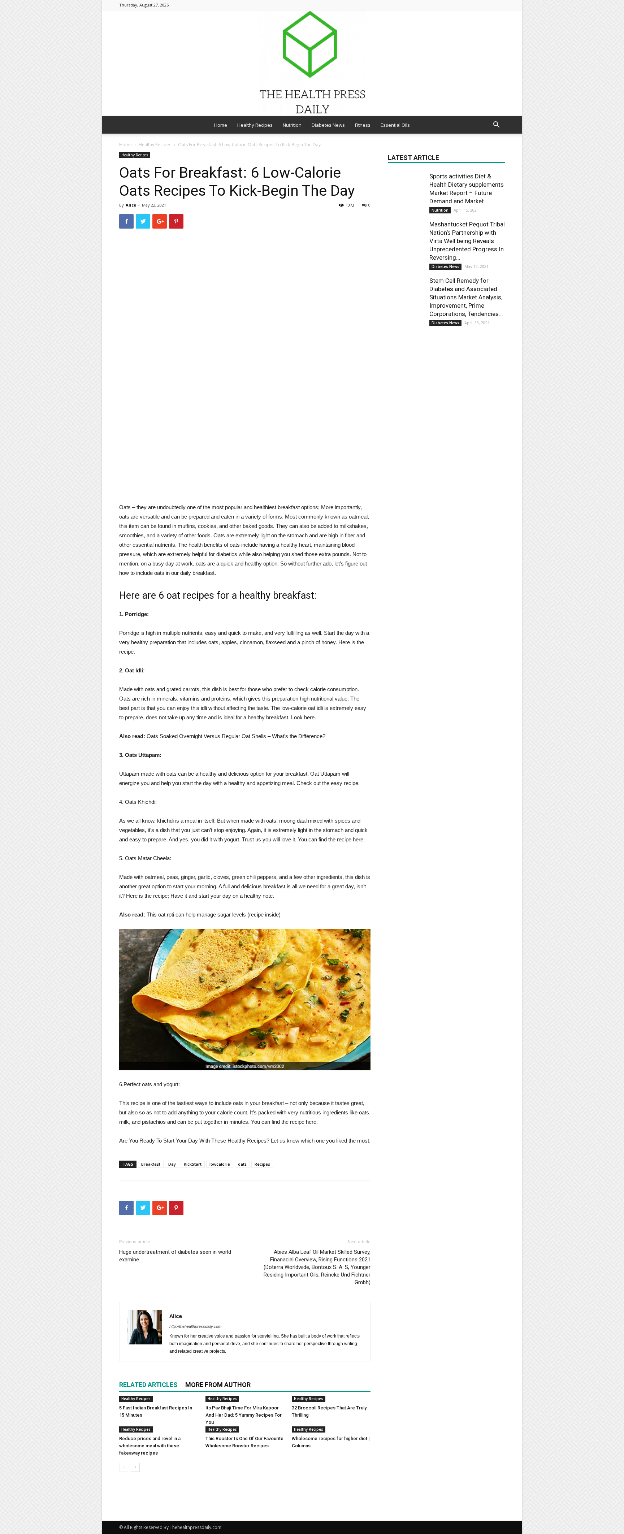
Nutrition (292, 125)
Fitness (362, 125)
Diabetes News (328, 125)
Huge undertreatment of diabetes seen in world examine (175, 1256)
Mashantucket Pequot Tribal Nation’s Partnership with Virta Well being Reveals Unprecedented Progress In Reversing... (467, 241)
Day (172, 1164)
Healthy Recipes (255, 125)
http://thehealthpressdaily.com (195, 1326)
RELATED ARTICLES (148, 1384)
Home (220, 125)
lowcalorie (219, 1164)
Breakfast (150, 1164)
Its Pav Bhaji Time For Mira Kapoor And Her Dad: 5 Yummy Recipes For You (243, 1415)
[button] (496, 125)
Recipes (262, 1164)
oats (242, 1164)
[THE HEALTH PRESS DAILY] (312, 63)
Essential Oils (395, 125)
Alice (131, 205)
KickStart (193, 1164)
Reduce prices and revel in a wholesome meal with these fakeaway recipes (150, 1446)
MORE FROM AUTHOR (218, 1384)
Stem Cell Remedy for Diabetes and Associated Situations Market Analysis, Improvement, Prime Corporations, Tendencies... (466, 297)
